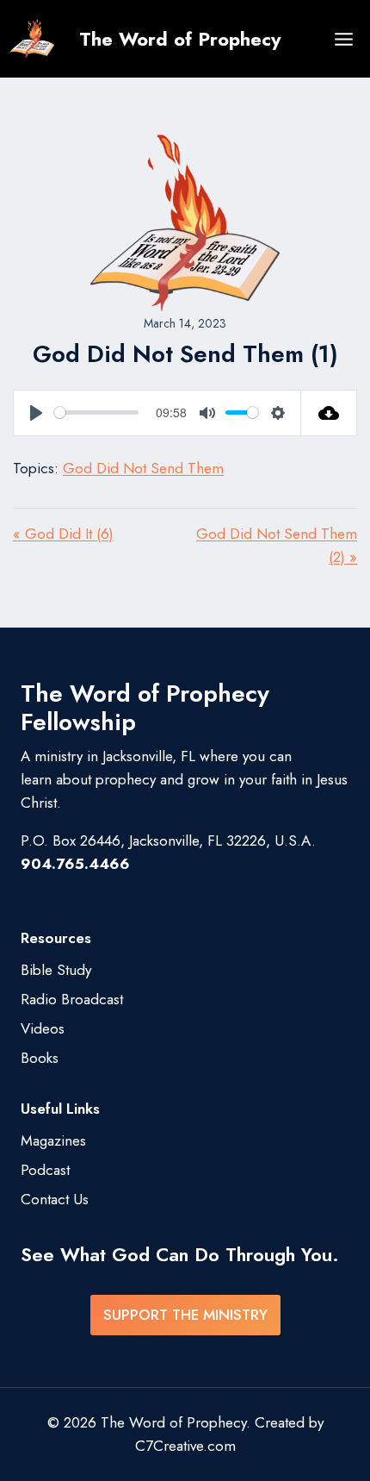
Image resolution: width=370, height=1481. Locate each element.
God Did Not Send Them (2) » (276, 545)
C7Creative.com (185, 1445)
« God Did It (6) (63, 533)
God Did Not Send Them (143, 468)
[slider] (96, 412)
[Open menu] (343, 38)
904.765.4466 (75, 863)
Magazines (53, 1140)
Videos (43, 1028)
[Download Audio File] (329, 413)
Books (40, 1057)
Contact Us (55, 1199)
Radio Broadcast (72, 999)
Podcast (45, 1169)
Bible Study (56, 969)
